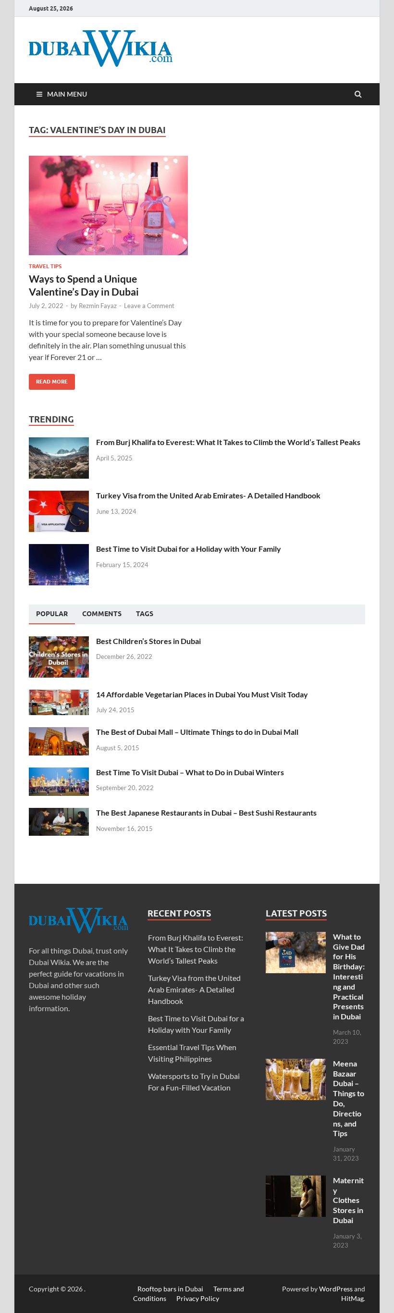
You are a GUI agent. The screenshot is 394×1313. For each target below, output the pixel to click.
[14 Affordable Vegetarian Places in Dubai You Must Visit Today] (59, 695)
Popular (52, 614)
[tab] (52, 614)
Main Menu (67, 94)
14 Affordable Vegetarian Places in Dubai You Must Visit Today (202, 694)
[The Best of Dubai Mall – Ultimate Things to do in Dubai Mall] (59, 732)
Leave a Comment (149, 306)
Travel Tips (45, 266)
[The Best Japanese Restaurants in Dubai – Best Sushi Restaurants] (59, 813)
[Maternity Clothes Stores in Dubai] (296, 1181)
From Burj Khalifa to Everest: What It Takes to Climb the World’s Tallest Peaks (228, 441)
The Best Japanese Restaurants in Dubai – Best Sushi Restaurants (206, 812)
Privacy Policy (197, 1298)
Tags (144, 614)
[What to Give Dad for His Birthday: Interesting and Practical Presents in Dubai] (296, 937)
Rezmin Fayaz (98, 306)
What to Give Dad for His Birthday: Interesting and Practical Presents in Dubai (349, 976)
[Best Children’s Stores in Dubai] (59, 641)
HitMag (352, 1298)
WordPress (336, 1289)
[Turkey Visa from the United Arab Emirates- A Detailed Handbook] (59, 496)
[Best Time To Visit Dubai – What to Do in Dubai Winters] (59, 773)
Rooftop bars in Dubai (170, 1289)
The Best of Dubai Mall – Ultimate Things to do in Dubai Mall (197, 731)
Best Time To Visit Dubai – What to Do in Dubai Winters (190, 772)
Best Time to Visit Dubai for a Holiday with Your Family (188, 548)
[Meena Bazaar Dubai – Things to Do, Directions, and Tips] (296, 1064)
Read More (48, 379)
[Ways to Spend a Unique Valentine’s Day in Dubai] (108, 209)
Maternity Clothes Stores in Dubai (348, 1200)
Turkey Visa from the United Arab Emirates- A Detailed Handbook (208, 495)
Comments (102, 614)
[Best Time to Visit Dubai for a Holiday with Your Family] (59, 549)
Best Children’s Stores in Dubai (148, 640)
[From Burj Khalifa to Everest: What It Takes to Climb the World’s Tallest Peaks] (59, 442)
